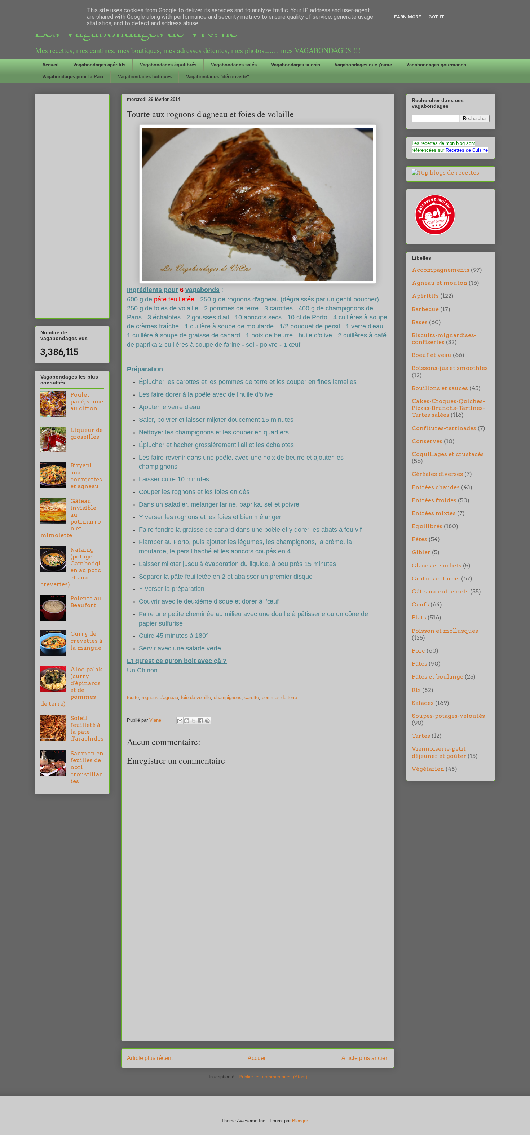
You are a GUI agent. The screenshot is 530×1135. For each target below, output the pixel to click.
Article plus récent (150, 1058)
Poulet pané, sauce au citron (86, 401)
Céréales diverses (437, 474)
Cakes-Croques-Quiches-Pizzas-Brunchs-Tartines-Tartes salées (448, 408)
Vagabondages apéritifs (99, 64)
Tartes (421, 735)
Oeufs (420, 604)
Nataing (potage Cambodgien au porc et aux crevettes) (70, 567)
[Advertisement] (258, 985)
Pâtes (419, 663)
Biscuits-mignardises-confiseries (444, 338)
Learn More (406, 16)
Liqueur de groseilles (86, 433)
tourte (133, 697)
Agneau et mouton (439, 282)
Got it (436, 16)
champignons (228, 697)
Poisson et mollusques (445, 630)
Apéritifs (425, 295)
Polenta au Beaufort (85, 602)
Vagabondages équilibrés (168, 64)
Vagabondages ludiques (145, 76)
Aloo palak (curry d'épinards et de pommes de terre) (71, 686)
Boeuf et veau (431, 355)
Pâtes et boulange (437, 676)
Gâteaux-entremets (440, 591)
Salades (423, 702)
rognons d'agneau (160, 697)
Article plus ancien (365, 1058)
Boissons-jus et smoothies (450, 368)
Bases (420, 322)
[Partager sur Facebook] (200, 720)
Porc (418, 650)
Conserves (427, 441)
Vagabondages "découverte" (217, 76)
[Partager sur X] (193, 720)
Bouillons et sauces (440, 388)
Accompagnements (440, 269)
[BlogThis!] (186, 720)
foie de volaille (196, 697)
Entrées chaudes (436, 487)
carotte (251, 697)
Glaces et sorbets (436, 565)
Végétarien (428, 768)
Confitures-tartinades (444, 428)
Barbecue (425, 309)
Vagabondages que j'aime (363, 64)
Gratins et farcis (436, 578)
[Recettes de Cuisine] (434, 235)
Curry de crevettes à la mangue (86, 640)
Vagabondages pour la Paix (72, 76)
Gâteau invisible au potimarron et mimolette (70, 518)
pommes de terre (279, 697)
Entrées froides (434, 500)
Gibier (421, 552)
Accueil (50, 64)
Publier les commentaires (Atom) (273, 1076)
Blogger (300, 1120)
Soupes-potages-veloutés (448, 715)
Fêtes (419, 539)
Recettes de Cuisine (467, 150)
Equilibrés (427, 526)
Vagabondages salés (234, 64)
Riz (416, 689)
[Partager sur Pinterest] (207, 720)
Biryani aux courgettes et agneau (86, 476)
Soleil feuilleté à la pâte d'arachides (86, 728)
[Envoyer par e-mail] (180, 720)
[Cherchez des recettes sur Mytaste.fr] (445, 172)
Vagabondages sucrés (295, 64)
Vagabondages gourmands (436, 64)
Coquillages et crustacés (448, 454)
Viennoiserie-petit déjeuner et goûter (439, 752)
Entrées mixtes (434, 513)
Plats (419, 617)
